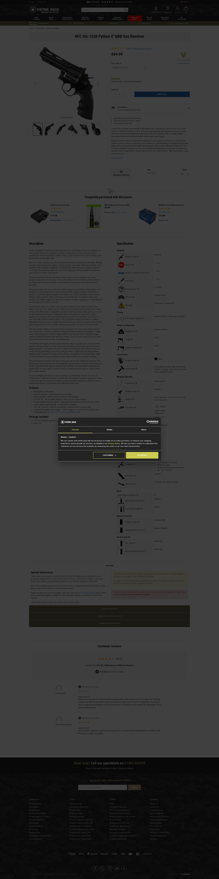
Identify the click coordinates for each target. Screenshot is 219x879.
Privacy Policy (114, 443)
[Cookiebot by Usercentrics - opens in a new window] (148, 422)
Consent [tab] (75, 430)
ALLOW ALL (142, 455)
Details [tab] (109, 430)
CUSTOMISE (108, 455)
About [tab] (143, 430)
